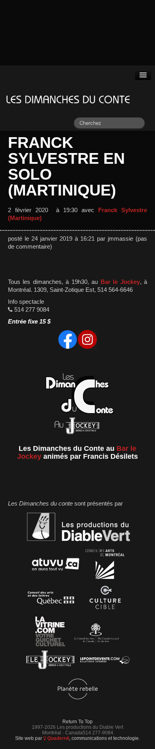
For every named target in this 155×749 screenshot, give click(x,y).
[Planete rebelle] (78, 690)
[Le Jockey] (50, 661)
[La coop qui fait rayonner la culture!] (105, 599)
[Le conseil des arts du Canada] (95, 633)
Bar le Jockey (120, 282)
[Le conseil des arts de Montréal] (104, 565)
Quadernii (57, 738)
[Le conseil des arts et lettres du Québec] (51, 599)
